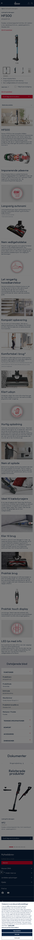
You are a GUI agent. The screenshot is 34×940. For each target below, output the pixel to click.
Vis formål (17, 938)
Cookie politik (11, 925)
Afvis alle (17, 934)
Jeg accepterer (17, 930)
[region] (17, 921)
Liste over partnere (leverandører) (10, 927)
